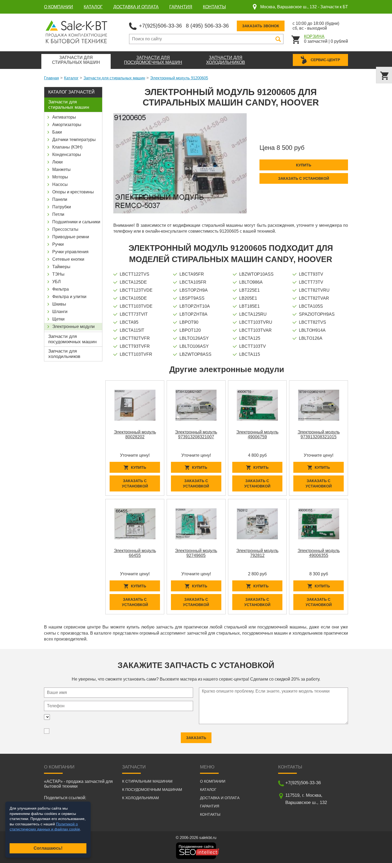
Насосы (60, 184)
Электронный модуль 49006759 (257, 434)
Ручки (58, 244)
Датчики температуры (74, 139)
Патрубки (61, 207)
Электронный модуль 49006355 (319, 553)
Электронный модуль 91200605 (179, 78)
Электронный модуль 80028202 (135, 434)
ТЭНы (58, 274)
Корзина (314, 36)
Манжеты (61, 169)
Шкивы (59, 304)
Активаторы (64, 117)
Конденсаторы (66, 154)
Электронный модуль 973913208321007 (196, 434)
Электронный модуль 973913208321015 (319, 434)
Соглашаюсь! (48, 848)
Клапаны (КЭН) (67, 147)
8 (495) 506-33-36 (207, 26)
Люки (57, 162)
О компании (58, 7)
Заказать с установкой (303, 178)
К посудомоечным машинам (152, 789)
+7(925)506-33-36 (160, 26)
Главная (51, 78)
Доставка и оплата (136, 7)
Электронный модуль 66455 (135, 553)
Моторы (60, 177)
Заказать (196, 738)
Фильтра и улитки (69, 296)
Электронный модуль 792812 (257, 553)
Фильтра (60, 289)
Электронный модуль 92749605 (196, 553)
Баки (57, 132)
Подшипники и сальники (76, 222)
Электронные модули (73, 326)
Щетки (58, 319)
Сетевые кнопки (68, 259)
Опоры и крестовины (73, 192)
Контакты (214, 7)
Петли (58, 214)
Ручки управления (70, 251)
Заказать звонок (260, 26)
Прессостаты (65, 229)
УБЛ (56, 281)
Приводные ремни (70, 237)
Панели (59, 199)
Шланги (59, 311)
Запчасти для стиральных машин (114, 78)
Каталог (93, 7)
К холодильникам (140, 798)
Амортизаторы (66, 124)
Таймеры (61, 266)
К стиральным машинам (147, 781)
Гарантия (180, 7)
